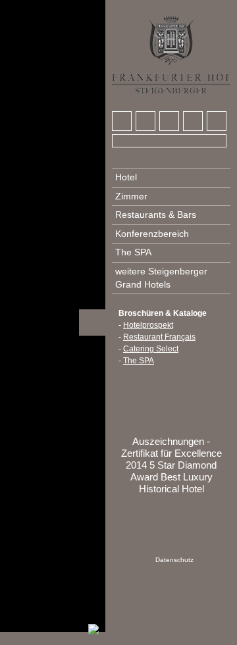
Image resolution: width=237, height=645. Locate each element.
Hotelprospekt (148, 325)
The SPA (138, 360)
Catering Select (150, 348)
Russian (195, 7)
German (147, 7)
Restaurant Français (159, 337)
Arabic (122, 7)
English (171, 7)
